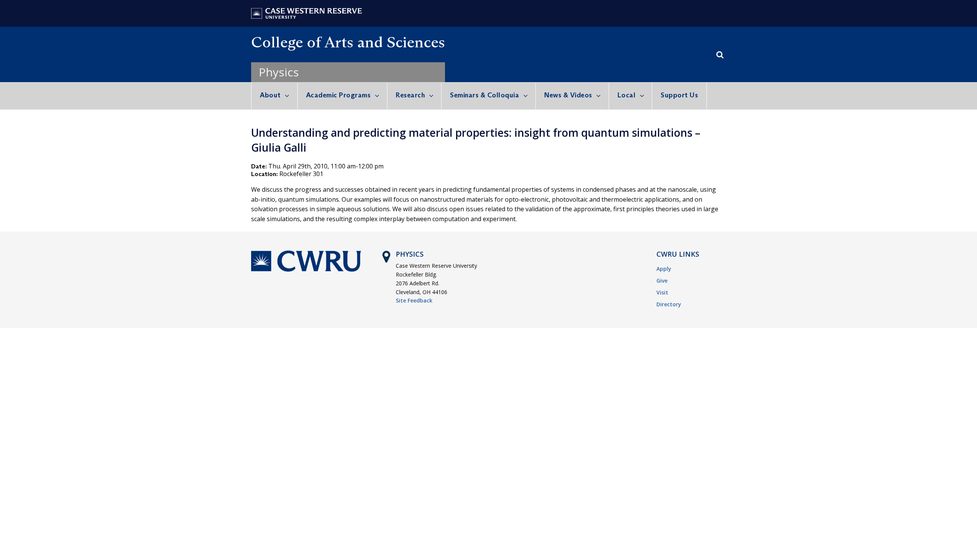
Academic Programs (338, 95)
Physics (279, 72)
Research (410, 95)
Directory (668, 304)
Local (626, 95)
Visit (662, 292)
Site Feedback (414, 300)
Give (661, 280)
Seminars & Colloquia (484, 95)
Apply (663, 268)
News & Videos (568, 95)
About (270, 95)
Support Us (679, 95)
